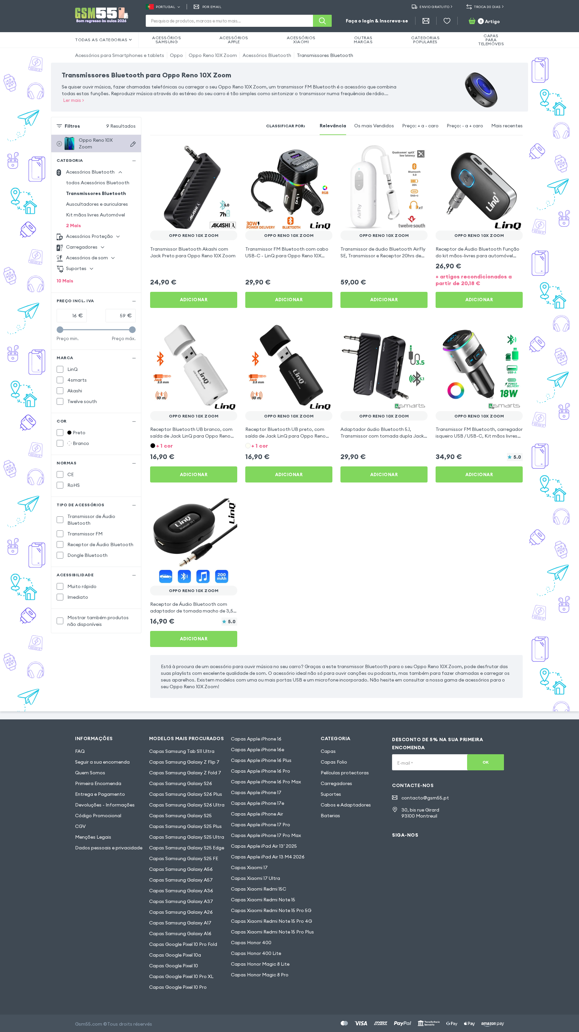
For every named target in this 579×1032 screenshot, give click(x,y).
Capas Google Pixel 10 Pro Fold (183, 944)
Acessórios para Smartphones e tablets (119, 55)
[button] (193, 445)
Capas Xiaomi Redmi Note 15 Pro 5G (271, 910)
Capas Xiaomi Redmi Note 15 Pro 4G (271, 921)
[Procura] (322, 21)
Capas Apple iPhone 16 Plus (261, 760)
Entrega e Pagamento (100, 794)
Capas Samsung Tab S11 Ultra (181, 751)
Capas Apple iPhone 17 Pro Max (266, 835)
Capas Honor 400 (251, 943)
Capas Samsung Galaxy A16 (180, 933)
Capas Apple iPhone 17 (256, 792)
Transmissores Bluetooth (325, 55)
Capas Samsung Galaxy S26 (180, 783)
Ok (485, 762)
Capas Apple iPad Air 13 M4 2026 (268, 857)
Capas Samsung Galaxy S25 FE (183, 858)
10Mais (65, 281)
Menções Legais (93, 837)
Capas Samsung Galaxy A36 (181, 891)
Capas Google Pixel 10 (173, 966)
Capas (328, 751)
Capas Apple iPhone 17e (257, 803)
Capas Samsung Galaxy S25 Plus (185, 826)
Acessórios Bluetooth (267, 55)
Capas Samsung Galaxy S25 (180, 816)
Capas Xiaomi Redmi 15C (258, 889)
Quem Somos (90, 773)
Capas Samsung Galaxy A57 (181, 880)
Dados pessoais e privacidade (108, 848)
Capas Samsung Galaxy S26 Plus (185, 794)
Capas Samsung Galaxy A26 (181, 912)
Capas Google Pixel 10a (175, 955)
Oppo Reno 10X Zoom (213, 55)
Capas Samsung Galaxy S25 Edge (186, 848)
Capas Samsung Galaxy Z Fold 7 (185, 773)
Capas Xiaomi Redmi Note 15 (263, 900)
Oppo (176, 55)
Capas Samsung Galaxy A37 (181, 901)
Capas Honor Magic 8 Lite (260, 964)
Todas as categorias (101, 39)
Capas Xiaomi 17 (249, 867)
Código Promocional (98, 816)
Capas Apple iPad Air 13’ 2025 (264, 846)
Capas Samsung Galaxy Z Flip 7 (184, 762)
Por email (211, 7)
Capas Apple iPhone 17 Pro (260, 825)
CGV (80, 826)
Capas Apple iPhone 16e (257, 750)
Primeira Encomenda (98, 783)
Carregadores (336, 783)
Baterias (330, 816)
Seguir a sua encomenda (102, 762)
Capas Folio (334, 762)
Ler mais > (73, 100)
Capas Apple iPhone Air (257, 814)
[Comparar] (214, 152)
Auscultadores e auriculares (97, 204)
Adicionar (194, 299)
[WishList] (447, 20)
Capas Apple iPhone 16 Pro (260, 771)
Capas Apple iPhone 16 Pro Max (266, 782)
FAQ (80, 751)
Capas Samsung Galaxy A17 (180, 923)
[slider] (60, 329)
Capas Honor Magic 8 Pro (259, 975)
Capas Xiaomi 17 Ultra (255, 878)
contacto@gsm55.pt (425, 798)
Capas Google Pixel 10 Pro (178, 987)
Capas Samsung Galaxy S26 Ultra (186, 805)
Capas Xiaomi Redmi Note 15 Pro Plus (272, 932)
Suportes (331, 794)
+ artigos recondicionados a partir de (474, 279)
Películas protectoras (345, 773)
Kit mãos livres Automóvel (95, 215)
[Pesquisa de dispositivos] (133, 144)
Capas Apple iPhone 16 (256, 739)
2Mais (73, 225)
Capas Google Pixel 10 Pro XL (181, 976)
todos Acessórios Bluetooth (97, 183)
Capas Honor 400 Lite (256, 953)
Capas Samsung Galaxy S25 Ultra (186, 837)
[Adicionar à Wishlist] (227, 152)
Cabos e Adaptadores (346, 805)
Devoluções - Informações (105, 805)
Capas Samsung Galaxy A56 (181, 869)
